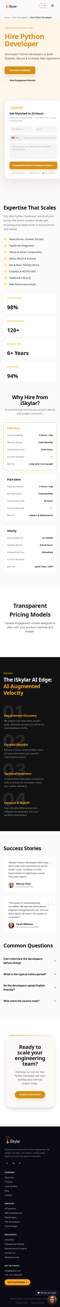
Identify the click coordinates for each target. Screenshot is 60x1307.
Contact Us (10, 1253)
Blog (7, 1190)
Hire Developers (20, 17)
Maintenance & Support (16, 1248)
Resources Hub (12, 1257)
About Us (9, 1177)
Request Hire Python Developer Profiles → (33, 165)
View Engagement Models (22, 80)
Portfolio (9, 1182)
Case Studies (11, 1186)
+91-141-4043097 (13, 1275)
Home (7, 17)
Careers (8, 1195)
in (7, 1163)
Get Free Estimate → (17, 1282)
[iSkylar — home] (11, 5)
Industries (9, 1239)
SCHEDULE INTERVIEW (30, 1094)
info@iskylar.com (13, 1270)
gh (13, 1163)
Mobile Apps (10, 1217)
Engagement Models (14, 1244)
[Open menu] (52, 6)
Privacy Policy (22, 1303)
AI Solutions (10, 1208)
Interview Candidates (20, 70)
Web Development (13, 1213)
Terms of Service (37, 1303)
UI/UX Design (11, 1226)
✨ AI (43, 5)
